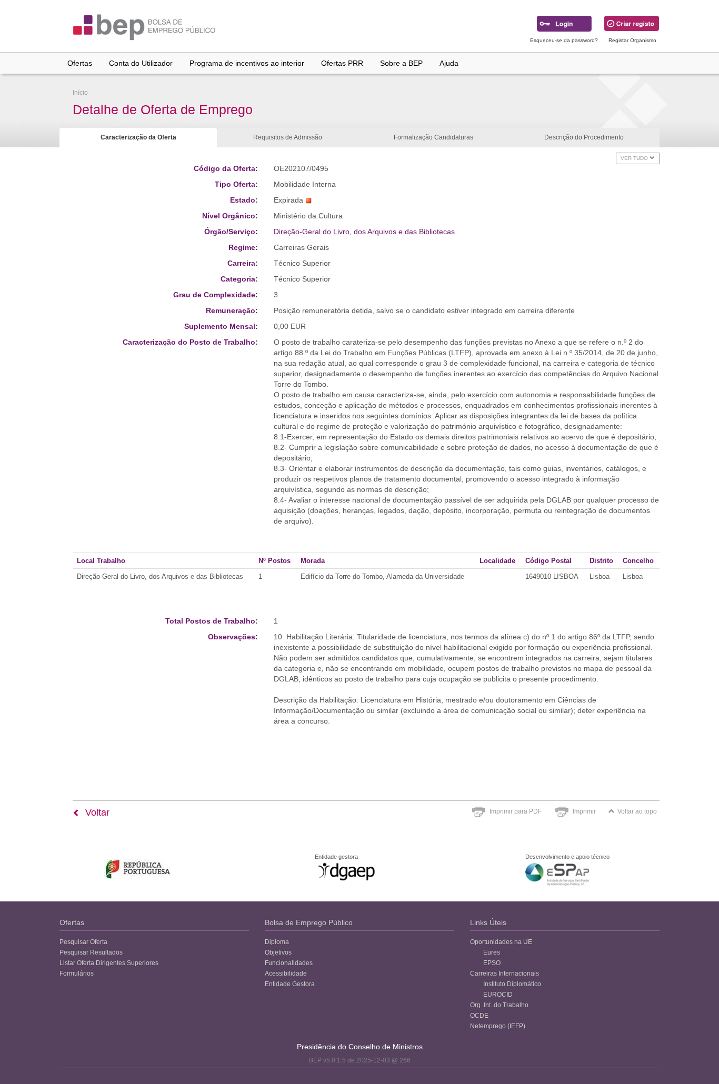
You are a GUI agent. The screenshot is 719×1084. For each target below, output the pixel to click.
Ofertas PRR (342, 63)
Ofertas (79, 63)
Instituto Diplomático (512, 984)
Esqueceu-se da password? (564, 40)
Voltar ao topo (637, 811)
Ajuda (449, 63)
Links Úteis (488, 922)
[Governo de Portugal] (138, 869)
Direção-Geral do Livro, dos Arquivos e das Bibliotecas (364, 231)
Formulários (76, 973)
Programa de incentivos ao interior (246, 63)
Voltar (96, 812)
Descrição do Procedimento (584, 137)
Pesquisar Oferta (83, 942)
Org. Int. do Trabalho (499, 1005)
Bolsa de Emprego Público (309, 922)
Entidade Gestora (290, 984)
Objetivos (278, 952)
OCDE (479, 1015)
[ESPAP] (557, 874)
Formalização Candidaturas (433, 137)
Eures (491, 952)
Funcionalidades (289, 963)
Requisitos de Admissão (287, 137)
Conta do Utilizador (141, 63)
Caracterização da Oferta (138, 137)
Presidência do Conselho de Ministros (360, 1046)
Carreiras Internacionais (504, 973)
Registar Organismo (632, 40)
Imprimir (584, 811)
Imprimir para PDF (516, 811)
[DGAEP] (346, 871)
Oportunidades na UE (501, 942)
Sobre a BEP (401, 63)
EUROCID (498, 994)
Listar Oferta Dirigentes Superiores (108, 963)
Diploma (277, 942)
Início (80, 92)
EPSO (492, 963)
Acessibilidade (286, 973)
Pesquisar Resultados (91, 952)
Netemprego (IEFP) (497, 1026)
